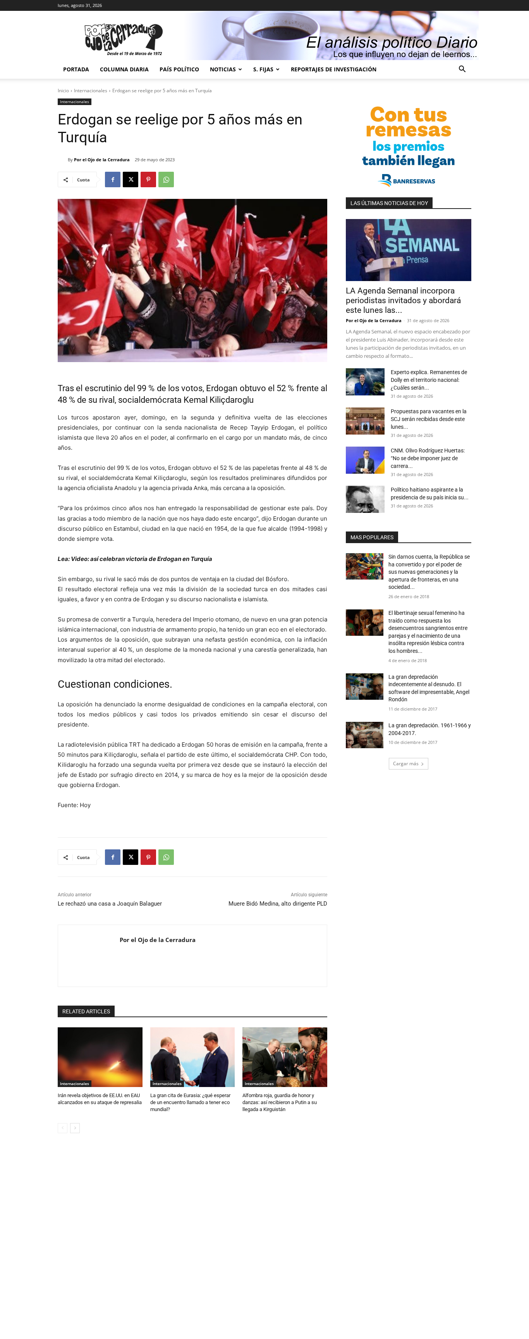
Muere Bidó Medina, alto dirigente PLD (277, 903)
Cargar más (406, 763)
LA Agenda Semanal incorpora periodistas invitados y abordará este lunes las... (403, 300)
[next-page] (75, 1128)
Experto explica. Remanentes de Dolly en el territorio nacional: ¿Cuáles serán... (429, 380)
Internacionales (90, 90)
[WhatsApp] (166, 179)
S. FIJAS (263, 69)
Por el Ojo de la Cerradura (102, 159)
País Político (179, 69)
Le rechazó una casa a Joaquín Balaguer (110, 903)
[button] (462, 70)
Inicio (63, 90)
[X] (130, 179)
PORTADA (76, 69)
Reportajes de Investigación (333, 69)
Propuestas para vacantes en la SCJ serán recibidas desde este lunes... (429, 419)
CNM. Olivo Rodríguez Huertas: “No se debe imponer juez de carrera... (428, 458)
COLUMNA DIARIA (124, 69)
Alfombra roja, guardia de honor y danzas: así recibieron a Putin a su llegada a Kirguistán (279, 1102)
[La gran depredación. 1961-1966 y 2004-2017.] (364, 735)
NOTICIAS (223, 69)
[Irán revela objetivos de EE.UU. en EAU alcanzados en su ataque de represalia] (100, 1057)
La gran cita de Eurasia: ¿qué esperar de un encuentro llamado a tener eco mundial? (190, 1102)
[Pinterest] (148, 179)
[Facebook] (112, 179)
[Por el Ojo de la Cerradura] (63, 160)
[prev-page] (62, 1128)
